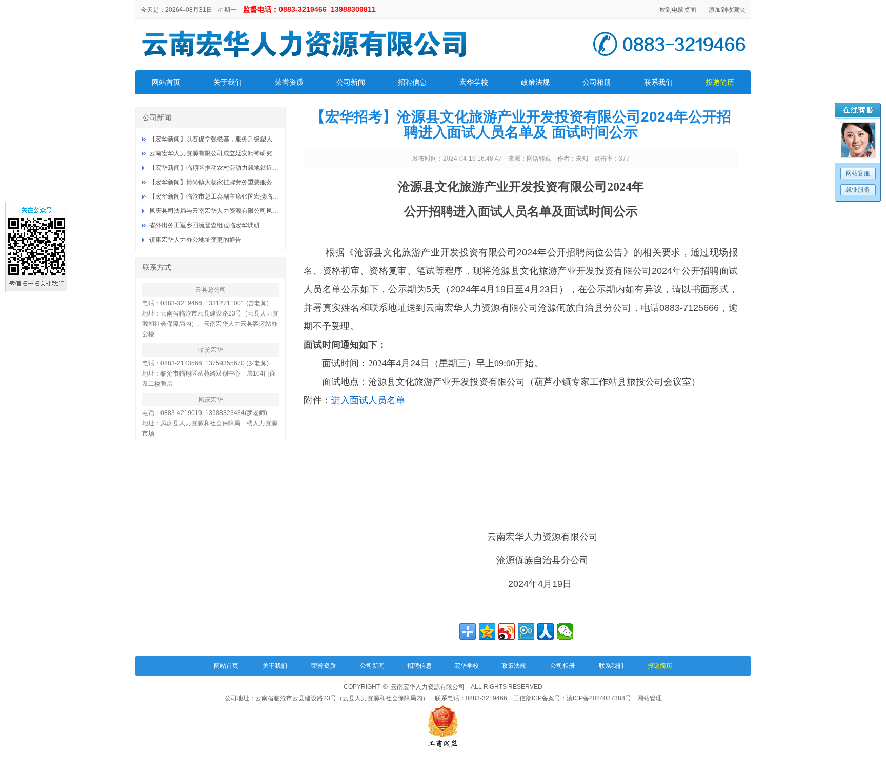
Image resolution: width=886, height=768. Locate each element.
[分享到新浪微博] (506, 631)
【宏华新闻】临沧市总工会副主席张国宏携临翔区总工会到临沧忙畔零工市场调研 (260, 196)
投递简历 (720, 82)
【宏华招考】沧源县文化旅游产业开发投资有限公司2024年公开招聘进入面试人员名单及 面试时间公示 (521, 124)
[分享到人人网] (545, 631)
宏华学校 (473, 82)
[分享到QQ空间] (487, 631)
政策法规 (535, 82)
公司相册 (596, 82)
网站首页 (166, 82)
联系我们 (658, 82)
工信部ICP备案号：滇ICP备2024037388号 (572, 698)
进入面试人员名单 (368, 400)
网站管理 (649, 698)
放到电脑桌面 (677, 9)
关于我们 (227, 82)
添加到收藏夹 (727, 9)
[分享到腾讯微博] (526, 631)
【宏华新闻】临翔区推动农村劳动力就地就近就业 (217, 167)
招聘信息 (412, 82)
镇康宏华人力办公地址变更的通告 (195, 239)
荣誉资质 (289, 82)
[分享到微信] (565, 631)
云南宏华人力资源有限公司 (428, 687)
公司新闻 (350, 82)
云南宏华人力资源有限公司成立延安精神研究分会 (217, 153)
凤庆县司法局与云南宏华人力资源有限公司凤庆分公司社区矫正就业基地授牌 (253, 210)
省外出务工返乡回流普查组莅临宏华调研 (204, 225)
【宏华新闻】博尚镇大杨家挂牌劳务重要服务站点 (217, 182)
